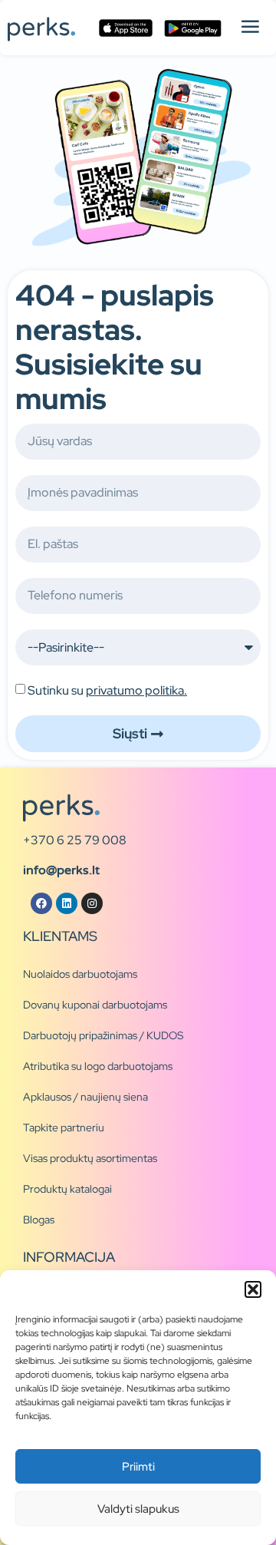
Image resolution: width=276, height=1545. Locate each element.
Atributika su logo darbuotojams (97, 1066)
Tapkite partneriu (63, 1127)
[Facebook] (41, 903)
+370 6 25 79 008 (75, 840)
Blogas (38, 1219)
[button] (253, 1289)
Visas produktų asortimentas (90, 1158)
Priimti (138, 1466)
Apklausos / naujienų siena (85, 1097)
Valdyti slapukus (138, 1509)
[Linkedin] (66, 903)
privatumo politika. (136, 690)
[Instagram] (92, 903)
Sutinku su (107, 690)
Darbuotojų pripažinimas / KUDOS (103, 1035)
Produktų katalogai (67, 1189)
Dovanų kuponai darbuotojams (95, 1005)
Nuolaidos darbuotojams (80, 974)
